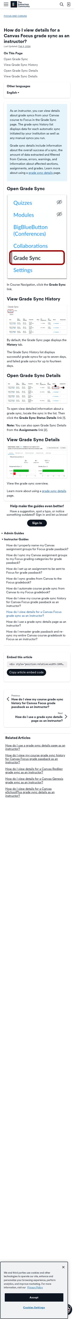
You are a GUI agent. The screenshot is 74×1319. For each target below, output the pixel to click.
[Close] (63, 1267)
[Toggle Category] (2, 533)
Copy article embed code (26, 672)
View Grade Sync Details (20, 76)
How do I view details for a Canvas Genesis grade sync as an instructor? (34, 780)
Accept (34, 1297)
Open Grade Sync (16, 59)
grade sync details (40, 173)
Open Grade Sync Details (21, 70)
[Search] (61, 4)
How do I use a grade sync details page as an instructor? (35, 747)
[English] (20, 4)
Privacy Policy (35, 1287)
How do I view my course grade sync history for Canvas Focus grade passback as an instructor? (35, 759)
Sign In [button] (37, 523)
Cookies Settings (34, 1307)
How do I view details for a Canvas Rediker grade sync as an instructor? (34, 770)
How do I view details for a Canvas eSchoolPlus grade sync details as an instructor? (30, 792)
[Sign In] (68, 4)
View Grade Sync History (21, 65)
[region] (34, 1290)
